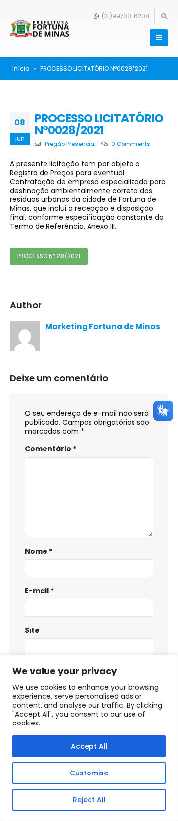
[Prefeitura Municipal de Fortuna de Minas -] (39, 29)
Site (32, 630)
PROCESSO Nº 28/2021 (48, 256)
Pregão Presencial (70, 144)
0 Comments (130, 144)
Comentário (50, 448)
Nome (38, 551)
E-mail (39, 590)
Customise (89, 773)
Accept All (89, 746)
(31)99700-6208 (124, 16)
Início (20, 68)
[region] (89, 738)
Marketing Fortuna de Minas (102, 326)
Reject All (89, 800)
